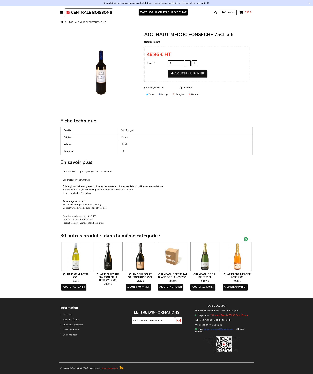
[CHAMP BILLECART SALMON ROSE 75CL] (140, 256)
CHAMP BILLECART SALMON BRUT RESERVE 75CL (108, 277)
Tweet (151, 94)
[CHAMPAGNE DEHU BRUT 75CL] (204, 256)
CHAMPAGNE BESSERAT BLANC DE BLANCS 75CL (172, 276)
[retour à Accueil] (61, 22)
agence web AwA (110, 368)
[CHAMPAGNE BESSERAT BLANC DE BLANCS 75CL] (172, 256)
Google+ (179, 94)
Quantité (151, 63)
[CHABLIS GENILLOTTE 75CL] (75, 256)
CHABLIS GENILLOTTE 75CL (76, 276)
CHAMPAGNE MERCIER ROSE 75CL (237, 276)
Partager (164, 94)
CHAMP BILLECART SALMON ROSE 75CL (140, 276)
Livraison (67, 314)
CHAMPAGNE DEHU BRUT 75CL (204, 276)
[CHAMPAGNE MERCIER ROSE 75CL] (237, 256)
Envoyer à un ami (156, 87)
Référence (149, 41)
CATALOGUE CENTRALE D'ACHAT (163, 12)
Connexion (229, 12)
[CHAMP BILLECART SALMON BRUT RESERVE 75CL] (108, 256)
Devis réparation (71, 329)
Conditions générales (73, 324)
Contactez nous (70, 334)
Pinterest (194, 94)
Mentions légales (71, 319)
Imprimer (188, 87)
